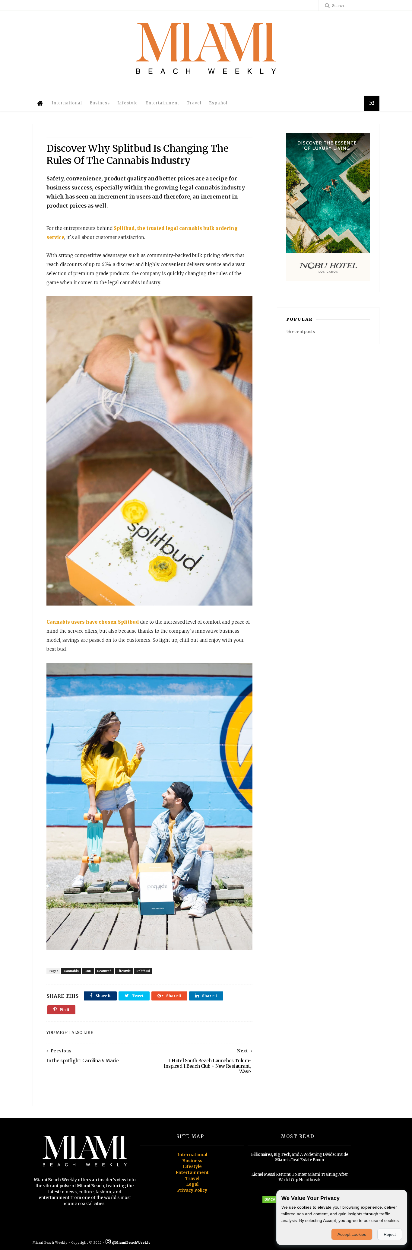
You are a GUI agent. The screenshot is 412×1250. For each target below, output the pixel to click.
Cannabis (71, 971)
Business (100, 103)
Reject (390, 1234)
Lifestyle (127, 103)
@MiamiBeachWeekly (131, 1243)
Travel (194, 103)
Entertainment (162, 103)
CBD (87, 971)
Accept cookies (352, 1234)
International (67, 103)
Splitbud (143, 971)
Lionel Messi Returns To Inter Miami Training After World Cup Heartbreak (299, 1177)
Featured (104, 971)
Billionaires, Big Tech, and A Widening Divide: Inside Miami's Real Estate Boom (299, 1157)
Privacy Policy (192, 1190)
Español (218, 103)
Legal (192, 1184)
